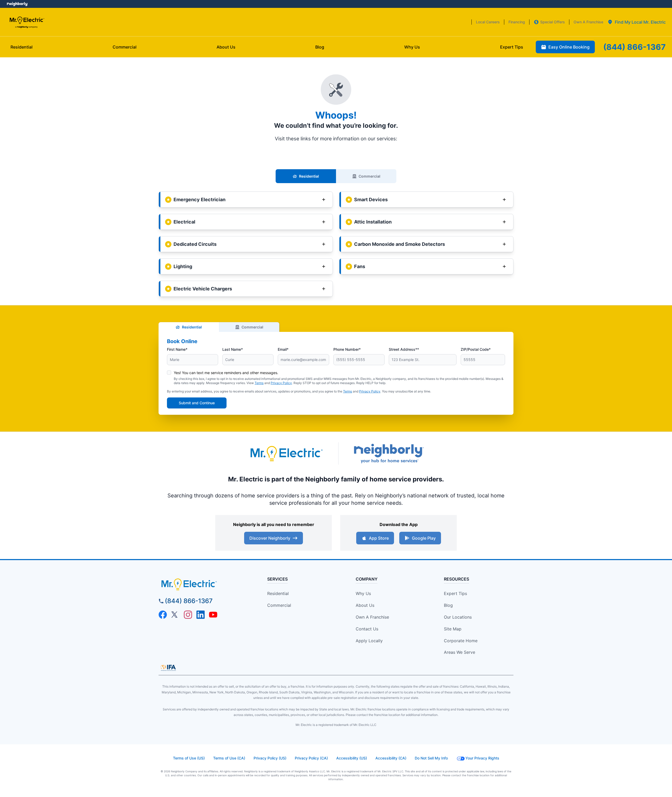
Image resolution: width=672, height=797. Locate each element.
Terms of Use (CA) (229, 758)
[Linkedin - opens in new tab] (200, 614)
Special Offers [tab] (552, 22)
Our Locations (458, 617)
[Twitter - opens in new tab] (175, 614)
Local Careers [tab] (488, 22)
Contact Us (367, 628)
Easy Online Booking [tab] (569, 47)
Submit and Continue (197, 403)
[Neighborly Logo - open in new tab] (17, 4)
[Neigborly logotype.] (388, 453)
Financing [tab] (516, 22)
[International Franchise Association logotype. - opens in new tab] (168, 668)
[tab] (636, 22)
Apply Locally (369, 640)
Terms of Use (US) (189, 758)
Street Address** (404, 349)
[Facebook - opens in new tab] (163, 614)
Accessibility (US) (351, 758)
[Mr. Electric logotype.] (286, 453)
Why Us (363, 593)
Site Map (452, 628)
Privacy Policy (281, 383)
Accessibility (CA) (390, 758)
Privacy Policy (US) (270, 758)
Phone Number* (347, 349)
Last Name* (232, 349)
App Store (379, 538)
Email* (283, 349)
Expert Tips (455, 593)
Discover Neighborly (269, 538)
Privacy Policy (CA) (311, 758)
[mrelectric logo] (204, 584)
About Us (365, 605)
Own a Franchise (372, 617)
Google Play (424, 538)
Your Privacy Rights (482, 758)
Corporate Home (460, 640)
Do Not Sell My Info (431, 758)
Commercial (369, 176)
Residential (309, 176)
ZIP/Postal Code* (476, 349)
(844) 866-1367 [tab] (634, 47)
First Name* (177, 349)
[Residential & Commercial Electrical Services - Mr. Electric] (26, 22)
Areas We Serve (459, 652)
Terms (259, 383)
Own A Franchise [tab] (588, 22)
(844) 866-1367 (189, 601)
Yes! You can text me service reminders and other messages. (226, 372)
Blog (448, 605)
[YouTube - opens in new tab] (213, 614)
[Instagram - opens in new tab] (188, 614)
